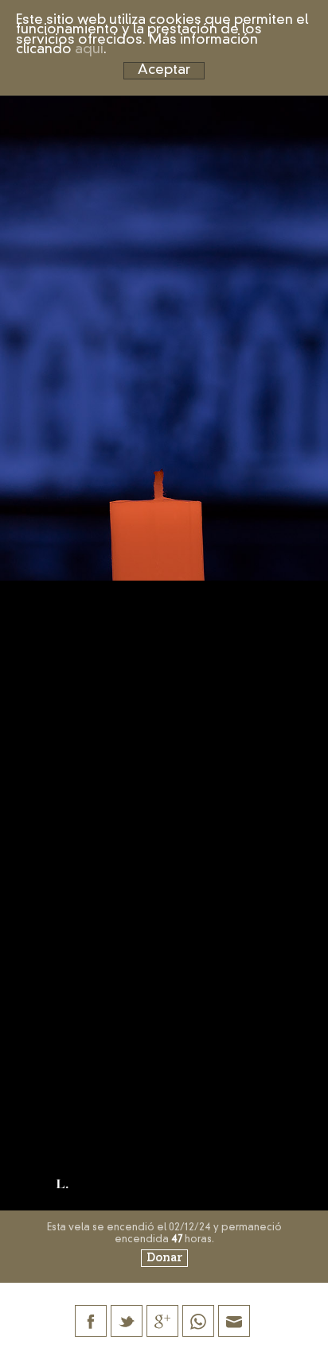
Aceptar (164, 70)
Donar (164, 1258)
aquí (89, 49)
